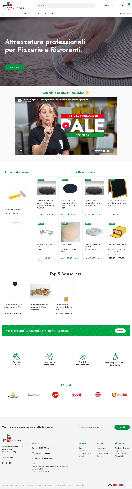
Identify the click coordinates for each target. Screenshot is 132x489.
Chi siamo (81, 451)
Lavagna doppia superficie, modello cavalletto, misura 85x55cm (117, 203)
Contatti (81, 456)
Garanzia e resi (120, 453)
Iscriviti (122, 427)
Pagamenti (118, 451)
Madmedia (80, 485)
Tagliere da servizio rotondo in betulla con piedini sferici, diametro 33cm (69, 248)
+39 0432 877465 (42, 448)
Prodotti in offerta (84, 453)
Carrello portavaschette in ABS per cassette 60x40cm (46, 246)
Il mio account (101, 448)
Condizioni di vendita (122, 448)
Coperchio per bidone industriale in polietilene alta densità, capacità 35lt (94, 246)
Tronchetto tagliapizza (12, 209)
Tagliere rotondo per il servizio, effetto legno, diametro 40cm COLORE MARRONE (46, 204)
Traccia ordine (125, 14)
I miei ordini (101, 451)
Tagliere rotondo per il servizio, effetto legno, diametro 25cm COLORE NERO (69, 204)
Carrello (99, 456)
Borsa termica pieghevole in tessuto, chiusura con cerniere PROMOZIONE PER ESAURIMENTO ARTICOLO (117, 249)
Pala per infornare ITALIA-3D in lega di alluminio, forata (14, 306)
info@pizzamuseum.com (43, 458)
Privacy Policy (119, 456)
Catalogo (14, 67)
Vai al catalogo (17, 222)
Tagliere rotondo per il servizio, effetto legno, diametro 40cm (92, 203)
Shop (80, 448)
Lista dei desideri (102, 453)
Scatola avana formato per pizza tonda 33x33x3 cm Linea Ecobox (39, 307)
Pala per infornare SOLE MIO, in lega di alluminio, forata (64, 307)
